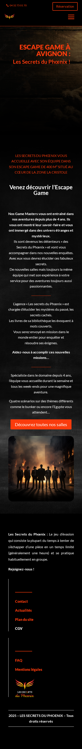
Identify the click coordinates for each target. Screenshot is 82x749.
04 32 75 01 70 (18, 5)
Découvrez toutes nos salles (41, 424)
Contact (21, 601)
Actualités (23, 610)
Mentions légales (28, 669)
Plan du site (24, 619)
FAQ (18, 660)
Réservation (65, 6)
